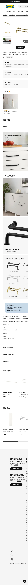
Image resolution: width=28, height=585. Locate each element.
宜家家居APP (27, 469)
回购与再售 (26, 538)
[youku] (11, 559)
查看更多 (16, 465)
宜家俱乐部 (26, 500)
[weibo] (11, 555)
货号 (4, 57)
